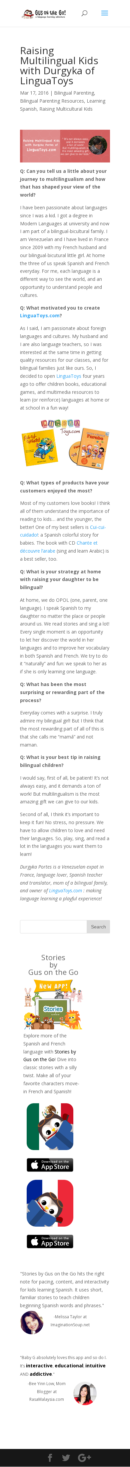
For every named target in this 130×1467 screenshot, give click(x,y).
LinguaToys (68, 376)
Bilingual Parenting (74, 93)
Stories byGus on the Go (53, 964)
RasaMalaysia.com (46, 1399)
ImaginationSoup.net (70, 1325)
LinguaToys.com (40, 315)
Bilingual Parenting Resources (52, 101)
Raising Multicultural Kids (66, 109)
